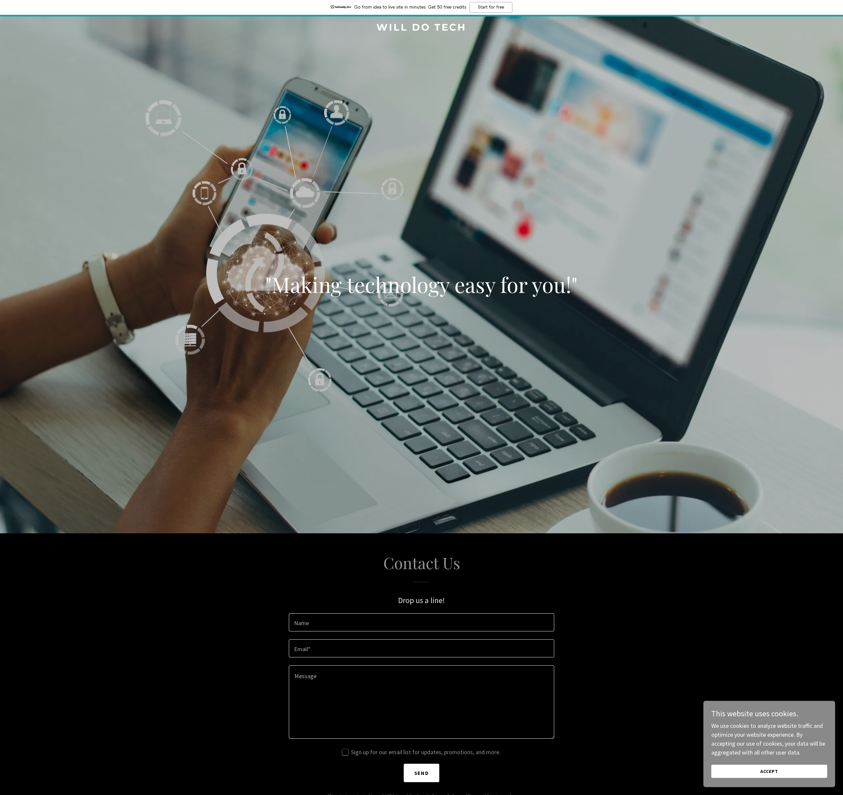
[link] (421, 28)
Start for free (491, 7)
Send (421, 773)
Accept (769, 771)
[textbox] (421, 622)
